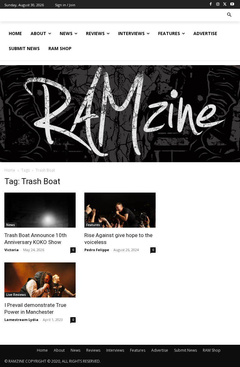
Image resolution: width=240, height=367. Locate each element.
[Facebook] (210, 4)
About (59, 350)
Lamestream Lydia (21, 319)
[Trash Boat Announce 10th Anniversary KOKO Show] (40, 210)
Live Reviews (16, 294)
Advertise (159, 350)
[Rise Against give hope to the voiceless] (120, 210)
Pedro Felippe (96, 249)
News (10, 225)
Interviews (115, 350)
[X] (224, 4)
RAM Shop (212, 350)
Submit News (185, 350)
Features (93, 225)
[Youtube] (232, 4)
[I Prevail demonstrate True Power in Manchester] (40, 279)
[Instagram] (218, 4)
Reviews (93, 350)
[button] (229, 15)
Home (9, 170)
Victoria (11, 249)
